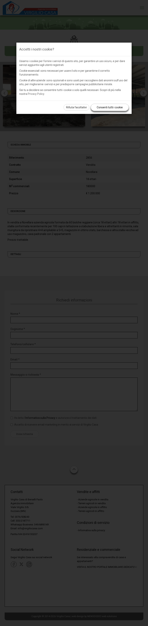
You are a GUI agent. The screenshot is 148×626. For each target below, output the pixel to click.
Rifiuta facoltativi (76, 107)
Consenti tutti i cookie (110, 107)
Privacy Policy (36, 93)
